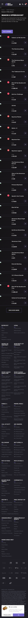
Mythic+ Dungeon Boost (8, 353)
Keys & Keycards (6, 493)
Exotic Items (5, 509)
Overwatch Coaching (19, 487)
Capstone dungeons (7, 452)
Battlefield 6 (17, 445)
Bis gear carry (5, 456)
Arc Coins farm (18, 438)
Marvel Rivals (17, 406)
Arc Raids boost (18, 431)
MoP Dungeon (17, 352)
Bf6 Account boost (19, 447)
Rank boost (17, 408)
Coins (3, 547)
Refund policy (17, 330)
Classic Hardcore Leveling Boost (6, 377)
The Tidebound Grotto (18, 71)
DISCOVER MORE (14, 310)
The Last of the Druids (19, 474)
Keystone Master (16, 117)
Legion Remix (5, 364)
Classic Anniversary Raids (19, 383)
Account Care (5, 523)
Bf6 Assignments (18, 452)
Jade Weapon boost (19, 489)
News (3, 330)
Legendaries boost (6, 454)
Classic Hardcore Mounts (6, 395)
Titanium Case (18, 533)
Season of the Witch (7, 502)
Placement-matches (19, 413)
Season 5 (4, 427)
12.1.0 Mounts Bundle (17, 275)
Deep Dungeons (18, 504)
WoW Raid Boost (6, 357)
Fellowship (4, 445)
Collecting (4, 525)
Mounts (16, 511)
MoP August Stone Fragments (19, 367)
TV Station (16, 535)
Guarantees (5, 332)
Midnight (4, 362)
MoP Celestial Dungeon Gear (20, 357)
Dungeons (4, 418)
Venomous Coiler (16, 241)
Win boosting (17, 492)
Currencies (4, 468)
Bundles (4, 495)
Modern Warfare (6, 433)
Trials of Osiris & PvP (7, 504)
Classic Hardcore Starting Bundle (6, 380)
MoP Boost (17, 347)
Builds (3, 414)
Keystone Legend (17, 151)
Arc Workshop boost (19, 433)
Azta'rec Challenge (17, 94)
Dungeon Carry (5, 447)
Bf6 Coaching (17, 456)
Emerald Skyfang (16, 264)
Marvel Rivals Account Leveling (19, 416)
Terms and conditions (19, 332)
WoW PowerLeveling (7, 355)
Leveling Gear (5, 484)
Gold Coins (4, 410)
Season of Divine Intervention (6, 407)
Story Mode (5, 544)
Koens (15, 528)
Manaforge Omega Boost (7, 350)
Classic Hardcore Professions (6, 387)
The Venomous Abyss (18, 49)
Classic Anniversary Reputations (19, 393)
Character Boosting (7, 416)
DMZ (3, 438)
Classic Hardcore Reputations (6, 399)
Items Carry (5, 472)
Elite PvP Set (15, 207)
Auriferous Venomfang (18, 230)
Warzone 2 (4, 436)
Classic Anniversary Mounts (19, 390)
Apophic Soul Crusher (18, 196)
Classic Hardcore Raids (8, 392)
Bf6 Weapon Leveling (19, 449)
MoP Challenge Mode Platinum (19, 360)
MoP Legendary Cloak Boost (19, 364)
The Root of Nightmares (8, 513)
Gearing (16, 509)
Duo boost (17, 494)
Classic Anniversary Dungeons (19, 380)
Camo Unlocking (6, 429)
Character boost (6, 465)
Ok (18, 615)
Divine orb (16, 468)
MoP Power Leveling (19, 350)
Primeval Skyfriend (17, 184)
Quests (3, 488)
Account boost (18, 483)
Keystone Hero (16, 139)
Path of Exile (5, 463)
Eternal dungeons (6, 449)
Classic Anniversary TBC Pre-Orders (20, 387)
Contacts (4, 337)
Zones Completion (6, 530)
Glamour (16, 513)
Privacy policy (17, 328)
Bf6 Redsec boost (18, 454)
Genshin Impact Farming (6, 528)
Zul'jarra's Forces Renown (19, 298)
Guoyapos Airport (18, 531)
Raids (3, 486)
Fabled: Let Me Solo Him (18, 37)
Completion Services (7, 533)
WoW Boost (5, 347)
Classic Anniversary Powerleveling (19, 377)
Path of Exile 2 (17, 463)
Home (3, 328)
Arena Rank (4, 549)
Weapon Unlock (6, 553)
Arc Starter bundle (18, 436)
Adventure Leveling (7, 520)
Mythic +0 (14, 128)
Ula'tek (14, 105)
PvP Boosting (5, 360)
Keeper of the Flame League (7, 475)
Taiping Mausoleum (7, 556)
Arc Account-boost (19, 429)
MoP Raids (16, 354)
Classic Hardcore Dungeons (6, 390)
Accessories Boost (19, 411)
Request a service (6, 339)
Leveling (4, 431)
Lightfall (4, 507)
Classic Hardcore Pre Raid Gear (7, 383)
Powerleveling (5, 412)
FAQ (3, 335)
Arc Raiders (17, 427)
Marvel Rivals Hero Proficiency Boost (18, 419)
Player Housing (5, 366)
